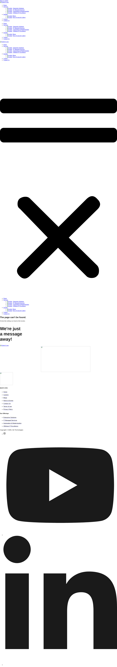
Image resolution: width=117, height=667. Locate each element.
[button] (58, 179)
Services (5, 6)
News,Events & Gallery (19, 17)
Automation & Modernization (21, 11)
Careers (5, 19)
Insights (5, 14)
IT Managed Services (19, 10)
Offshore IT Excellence (19, 13)
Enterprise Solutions (18, 8)
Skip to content (4, 0)
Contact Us (6, 20)
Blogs (14, 16)
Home (5, 5)
